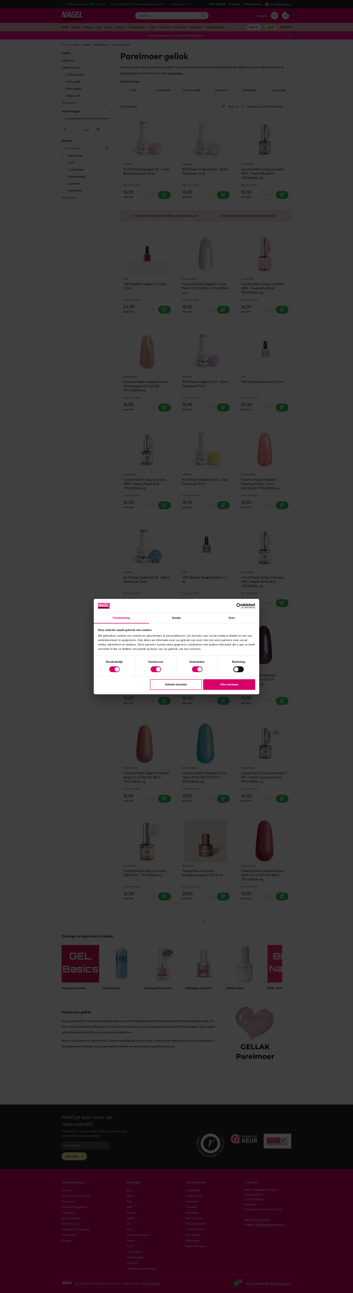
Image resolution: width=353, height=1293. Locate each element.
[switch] (156, 669)
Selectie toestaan (176, 684)
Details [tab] (176, 618)
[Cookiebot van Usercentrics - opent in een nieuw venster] (239, 606)
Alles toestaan (229, 684)
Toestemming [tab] (121, 618)
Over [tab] (232, 618)
